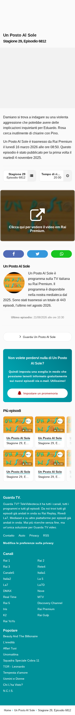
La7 (5, 584)
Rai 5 (6, 603)
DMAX (7, 591)
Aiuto (22, 535)
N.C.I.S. (8, 690)
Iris (5, 609)
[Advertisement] (37, 78)
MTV (41, 597)
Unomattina (10, 654)
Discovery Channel (50, 603)
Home (7, 710)
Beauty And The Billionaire (20, 636)
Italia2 (7, 578)
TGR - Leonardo (14, 666)
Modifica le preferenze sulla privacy (28, 543)
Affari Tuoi (9, 648)
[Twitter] (37, 254)
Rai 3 (6, 566)
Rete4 (41, 566)
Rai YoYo (9, 621)
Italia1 (41, 572)
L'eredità (9, 642)
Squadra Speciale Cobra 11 (21, 660)
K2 (5, 615)
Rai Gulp (43, 615)
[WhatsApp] (61, 254)
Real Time (9, 597)
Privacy (34, 535)
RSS (46, 535)
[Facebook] (13, 254)
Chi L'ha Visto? (13, 684)
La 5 (40, 578)
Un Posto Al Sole (16, 266)
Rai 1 (6, 560)
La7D (41, 584)
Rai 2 (41, 560)
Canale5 (8, 572)
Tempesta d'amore (15, 672)
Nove (41, 591)
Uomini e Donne (13, 678)
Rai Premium (46, 609)
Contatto (8, 535)
